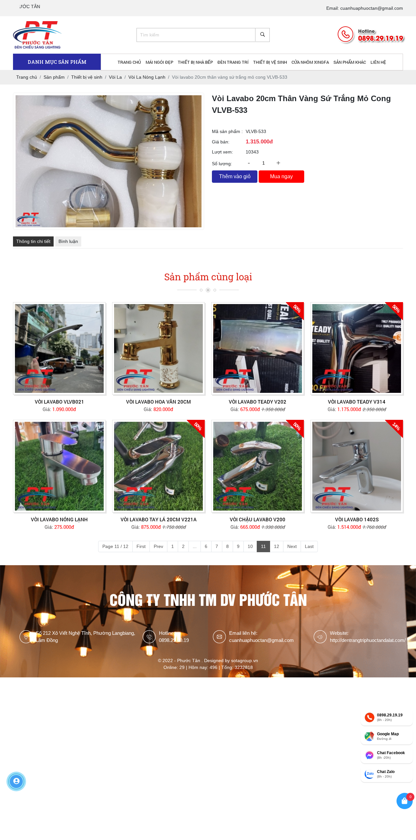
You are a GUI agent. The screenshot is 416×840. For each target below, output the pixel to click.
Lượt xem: (222, 151)
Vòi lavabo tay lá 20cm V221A (159, 519)
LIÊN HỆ (378, 62)
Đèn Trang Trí (233, 62)
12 (276, 546)
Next (292, 546)
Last (309, 546)
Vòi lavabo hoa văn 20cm (158, 401)
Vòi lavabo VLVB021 (59, 401)
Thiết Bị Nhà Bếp (195, 62)
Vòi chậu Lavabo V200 (257, 519)
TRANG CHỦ (129, 62)
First (141, 546)
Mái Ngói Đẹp (159, 62)
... (195, 546)
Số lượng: (222, 163)
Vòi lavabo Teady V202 (257, 401)
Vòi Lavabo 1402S (357, 519)
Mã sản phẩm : (227, 131)
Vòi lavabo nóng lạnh (59, 519)
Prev (158, 546)
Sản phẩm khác (349, 62)
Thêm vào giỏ (235, 176)
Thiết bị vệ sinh (270, 62)
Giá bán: (220, 141)
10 (250, 546)
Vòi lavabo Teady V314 (356, 401)
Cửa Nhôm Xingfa (310, 62)
